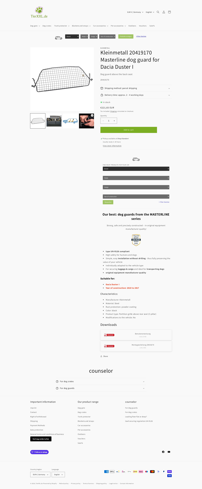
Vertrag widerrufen (41, 439)
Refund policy (64, 483)
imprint (33, 408)
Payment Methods (37, 425)
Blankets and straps (86, 421)
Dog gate (81, 408)
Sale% (80, 443)
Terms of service (88, 483)
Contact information (127, 483)
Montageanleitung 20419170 (143, 345)
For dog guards (131, 408)
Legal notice (113, 483)
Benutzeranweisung (143, 334)
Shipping (113, 111)
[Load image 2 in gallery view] (54, 121)
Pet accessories (84, 430)
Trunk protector (84, 416)
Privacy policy (76, 483)
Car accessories (84, 425)
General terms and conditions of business (47, 434)
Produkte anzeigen (126, 36)
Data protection (36, 430)
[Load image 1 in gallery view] (37, 121)
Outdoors (81, 434)
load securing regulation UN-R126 (139, 421)
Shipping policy (101, 483)
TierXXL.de (39, 483)
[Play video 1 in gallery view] (86, 121)
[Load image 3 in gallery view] (70, 121)
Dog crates (82, 412)
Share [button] (105, 356)
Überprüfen (108, 202)
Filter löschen (141, 36)
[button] (35, 26)
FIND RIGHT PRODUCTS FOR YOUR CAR (116, 165)
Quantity (103, 116)
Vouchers (81, 438)
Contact (33, 412)
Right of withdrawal (38, 416)
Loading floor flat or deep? (136, 416)
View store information (112, 146)
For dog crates (131, 412)
